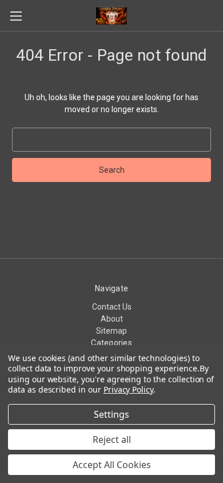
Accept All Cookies (112, 464)
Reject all (112, 439)
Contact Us (112, 306)
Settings (111, 414)
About (112, 318)
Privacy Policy (128, 389)
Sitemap (111, 330)
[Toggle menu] (15, 15)
